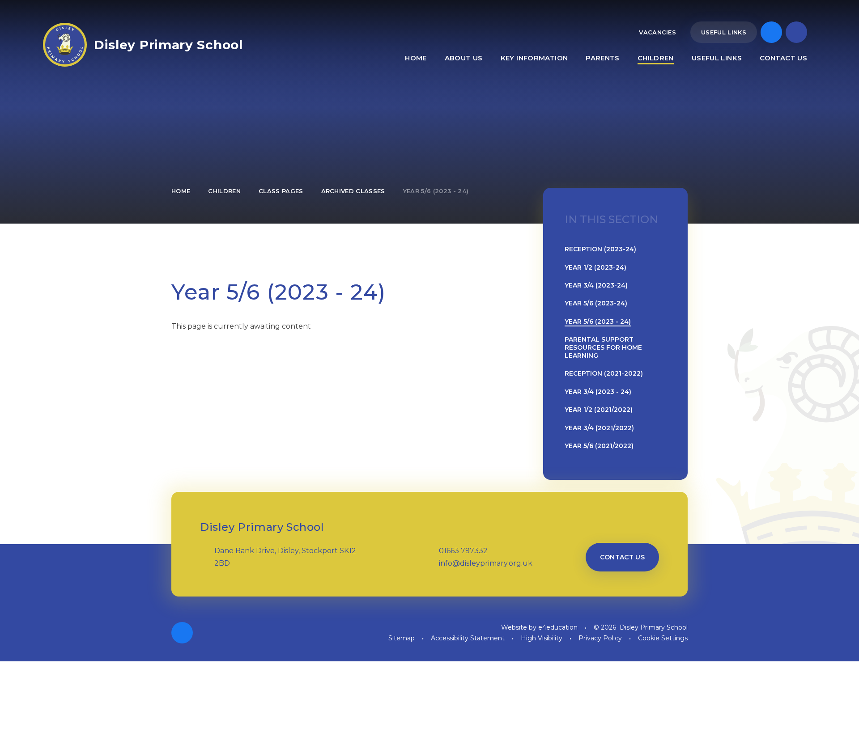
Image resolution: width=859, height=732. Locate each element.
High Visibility (541, 638)
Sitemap (401, 638)
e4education (558, 627)
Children (224, 191)
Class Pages (281, 191)
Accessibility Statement (468, 638)
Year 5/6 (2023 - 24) (436, 191)
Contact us (622, 557)
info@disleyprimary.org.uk (485, 563)
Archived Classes (353, 191)
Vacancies (657, 32)
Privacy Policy (600, 638)
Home (180, 191)
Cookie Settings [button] (663, 638)
